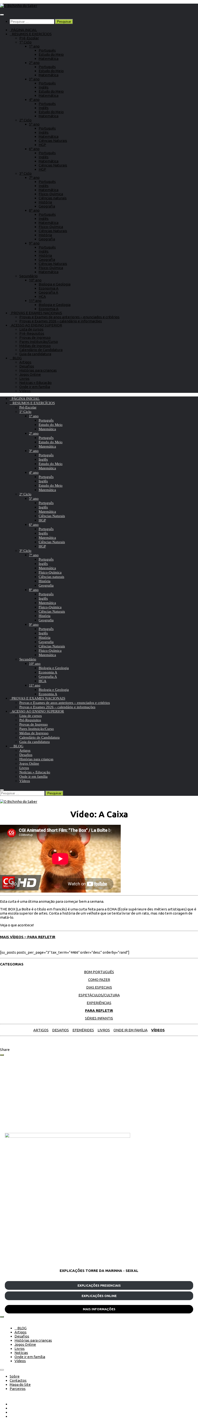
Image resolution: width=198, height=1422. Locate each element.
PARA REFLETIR (99, 1010)
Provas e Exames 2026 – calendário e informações (60, 321)
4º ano (34, 99)
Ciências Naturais (53, 141)
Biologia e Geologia (55, 284)
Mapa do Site (20, 1384)
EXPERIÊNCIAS (99, 1003)
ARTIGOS (41, 1030)
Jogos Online (30, 374)
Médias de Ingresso (35, 346)
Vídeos (25, 391)
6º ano (34, 149)
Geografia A (48, 292)
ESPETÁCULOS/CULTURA (99, 995)
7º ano (34, 177)
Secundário (28, 276)
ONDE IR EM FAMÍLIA (130, 1030)
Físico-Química (51, 194)
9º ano (34, 243)
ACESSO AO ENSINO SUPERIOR (36, 325)
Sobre (15, 1376)
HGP (42, 145)
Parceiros (18, 1389)
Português (47, 50)
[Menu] (2, 14)
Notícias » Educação (35, 383)
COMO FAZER (99, 980)
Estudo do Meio (51, 54)
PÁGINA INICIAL (23, 30)
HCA (42, 296)
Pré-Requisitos (31, 333)
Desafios (26, 366)
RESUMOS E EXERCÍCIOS (31, 34)
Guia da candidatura (35, 354)
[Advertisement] (99, 1094)
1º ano (34, 46)
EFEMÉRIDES (83, 1030)
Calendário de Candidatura (41, 350)
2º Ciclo (25, 120)
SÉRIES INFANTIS (99, 1018)
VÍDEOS (158, 1030)
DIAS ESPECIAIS (99, 987)
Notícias (21, 1353)
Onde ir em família (34, 387)
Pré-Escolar (29, 38)
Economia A (48, 288)
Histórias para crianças (38, 370)
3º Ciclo (25, 173)
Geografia (47, 206)
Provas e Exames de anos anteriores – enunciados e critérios (69, 317)
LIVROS (104, 1030)
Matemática (48, 58)
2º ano (34, 63)
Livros (24, 378)
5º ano (34, 124)
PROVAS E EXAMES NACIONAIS (36, 313)
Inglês (44, 87)
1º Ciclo (25, 42)
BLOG (16, 358)
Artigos (25, 362)
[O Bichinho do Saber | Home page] (18, 6)
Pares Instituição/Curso (38, 342)
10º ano (35, 280)
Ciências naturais (53, 198)
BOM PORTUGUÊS (99, 972)
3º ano (34, 79)
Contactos (18, 1380)
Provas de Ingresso (35, 337)
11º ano (35, 300)
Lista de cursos (31, 329)
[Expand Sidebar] (2, 1055)
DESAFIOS (60, 1030)
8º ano (34, 210)
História (45, 202)
